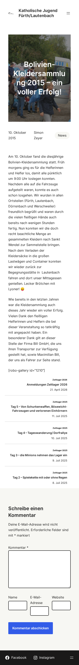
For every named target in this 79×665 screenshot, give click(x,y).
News (62, 135)
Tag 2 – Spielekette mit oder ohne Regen (40, 477)
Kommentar (18, 547)
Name (12, 597)
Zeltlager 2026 (59, 380)
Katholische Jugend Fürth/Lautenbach (38, 13)
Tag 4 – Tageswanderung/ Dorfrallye (42, 432)
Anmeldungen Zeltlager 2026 (47, 384)
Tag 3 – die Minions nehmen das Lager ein (38, 455)
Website (58, 597)
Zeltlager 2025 (60, 402)
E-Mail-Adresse (36, 600)
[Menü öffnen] (68, 13)
